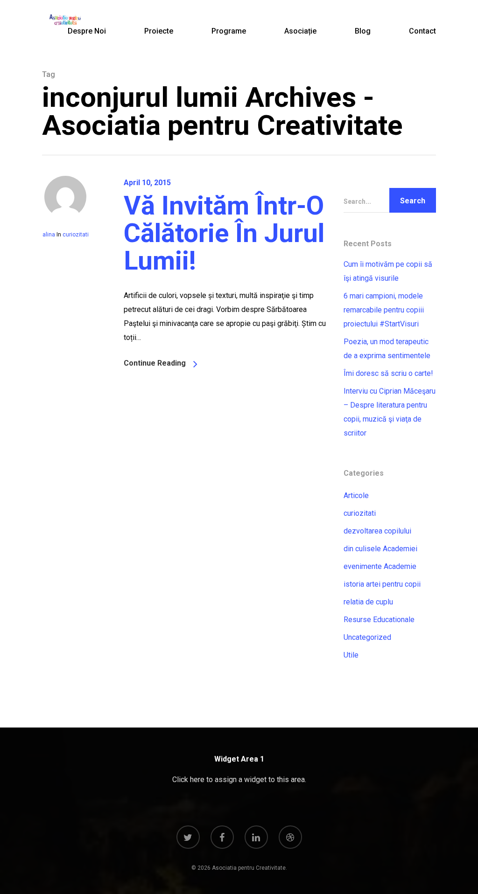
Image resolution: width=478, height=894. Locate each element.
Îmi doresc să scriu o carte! (388, 373)
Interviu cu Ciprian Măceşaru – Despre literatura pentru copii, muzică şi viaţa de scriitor (390, 412)
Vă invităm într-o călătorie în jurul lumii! (224, 233)
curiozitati (76, 234)
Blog (363, 31)
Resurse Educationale (379, 619)
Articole (356, 495)
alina (48, 234)
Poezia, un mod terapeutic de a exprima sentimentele (387, 348)
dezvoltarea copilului (377, 531)
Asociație (300, 31)
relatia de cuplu (368, 601)
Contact (422, 31)
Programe (228, 31)
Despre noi (87, 31)
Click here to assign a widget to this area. (239, 779)
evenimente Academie (380, 566)
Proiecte (158, 31)
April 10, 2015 (147, 182)
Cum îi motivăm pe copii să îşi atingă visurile (388, 271)
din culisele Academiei (380, 548)
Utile (351, 655)
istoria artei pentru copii (382, 584)
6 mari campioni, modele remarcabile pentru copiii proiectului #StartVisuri (384, 309)
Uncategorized (367, 637)
